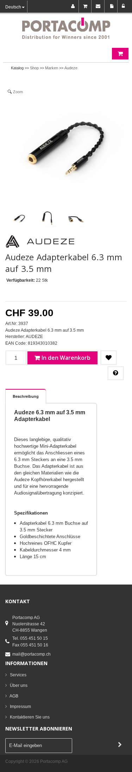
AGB (14, 696)
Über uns (18, 685)
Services (18, 674)
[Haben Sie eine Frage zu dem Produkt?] (115, 373)
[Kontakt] (99, 6)
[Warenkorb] (86, 6)
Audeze (70, 68)
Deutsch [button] (13, 7)
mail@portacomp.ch (31, 654)
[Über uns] (112, 6)
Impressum (20, 706)
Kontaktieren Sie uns (30, 717)
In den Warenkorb (66, 358)
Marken (51, 68)
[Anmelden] (123, 6)
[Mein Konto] (74, 6)
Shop (34, 68)
